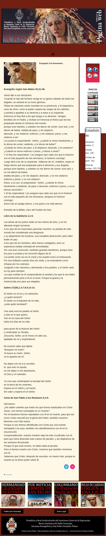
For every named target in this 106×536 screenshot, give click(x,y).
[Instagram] (72, 466)
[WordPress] (66, 466)
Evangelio (9, 474)
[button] (53, 54)
